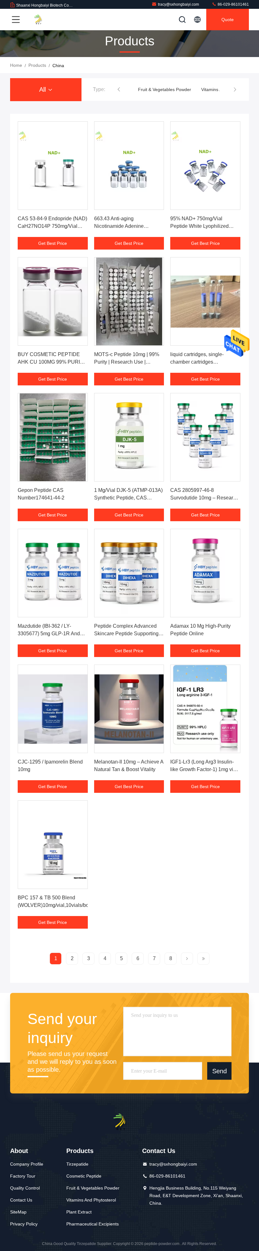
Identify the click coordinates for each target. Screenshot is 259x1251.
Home (16, 65)
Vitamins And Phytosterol (91, 1199)
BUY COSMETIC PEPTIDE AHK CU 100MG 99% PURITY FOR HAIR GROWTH (52, 362)
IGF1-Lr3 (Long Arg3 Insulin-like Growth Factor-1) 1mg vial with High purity (203, 769)
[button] (119, 89)
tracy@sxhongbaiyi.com (178, 4)
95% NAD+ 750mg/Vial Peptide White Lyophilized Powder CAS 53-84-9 (199, 226)
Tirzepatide (77, 1164)
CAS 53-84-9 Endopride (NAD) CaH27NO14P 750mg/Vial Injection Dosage (52, 226)
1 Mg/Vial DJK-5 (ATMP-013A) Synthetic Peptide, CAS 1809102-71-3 (128, 497)
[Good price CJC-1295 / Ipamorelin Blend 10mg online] (52, 709)
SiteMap (18, 1211)
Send (219, 1070)
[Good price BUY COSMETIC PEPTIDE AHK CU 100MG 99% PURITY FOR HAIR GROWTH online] (52, 301)
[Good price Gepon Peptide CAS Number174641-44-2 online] (52, 437)
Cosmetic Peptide (83, 1176)
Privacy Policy (24, 1223)
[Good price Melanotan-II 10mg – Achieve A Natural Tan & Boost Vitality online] (129, 709)
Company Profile (26, 1164)
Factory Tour (22, 1176)
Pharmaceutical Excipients (92, 1223)
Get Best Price (52, 243)
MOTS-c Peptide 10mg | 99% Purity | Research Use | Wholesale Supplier (126, 362)
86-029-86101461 (233, 4)
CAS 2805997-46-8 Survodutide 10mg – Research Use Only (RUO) (204, 497)
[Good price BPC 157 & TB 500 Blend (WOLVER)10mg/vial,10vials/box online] (52, 845)
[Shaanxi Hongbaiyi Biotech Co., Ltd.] (44, 19)
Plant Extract (79, 1211)
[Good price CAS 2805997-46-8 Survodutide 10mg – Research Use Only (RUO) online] (205, 437)
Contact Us (21, 1199)
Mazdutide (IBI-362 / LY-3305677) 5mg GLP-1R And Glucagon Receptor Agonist (49, 633)
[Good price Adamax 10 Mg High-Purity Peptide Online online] (205, 573)
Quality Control (25, 1187)
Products (37, 65)
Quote (227, 19)
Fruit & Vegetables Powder (164, 89)
